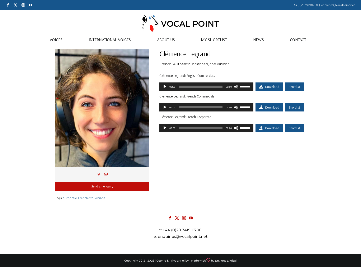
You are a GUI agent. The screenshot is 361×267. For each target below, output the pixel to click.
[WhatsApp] (98, 174)
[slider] (245, 86)
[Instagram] (184, 218)
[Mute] (236, 87)
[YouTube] (191, 218)
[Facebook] (170, 218)
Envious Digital (226, 260)
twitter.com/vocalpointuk (154, 247)
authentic (70, 198)
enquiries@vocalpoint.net (338, 4)
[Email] (106, 174)
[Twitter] (177, 218)
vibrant (100, 198)
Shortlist (294, 87)
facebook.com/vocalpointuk (107, 247)
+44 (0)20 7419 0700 (305, 4)
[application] (206, 86)
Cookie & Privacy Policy (172, 260)
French (83, 198)
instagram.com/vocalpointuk (201, 247)
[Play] (165, 87)
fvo (91, 198)
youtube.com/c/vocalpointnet (252, 247)
